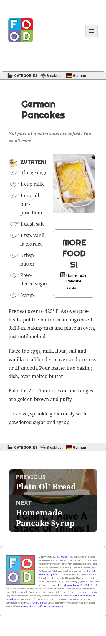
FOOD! (63, 557)
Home (20, 570)
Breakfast (55, 76)
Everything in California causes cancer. (42, 606)
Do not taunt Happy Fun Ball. (74, 585)
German (79, 76)
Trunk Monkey (38, 603)
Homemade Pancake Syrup (76, 281)
